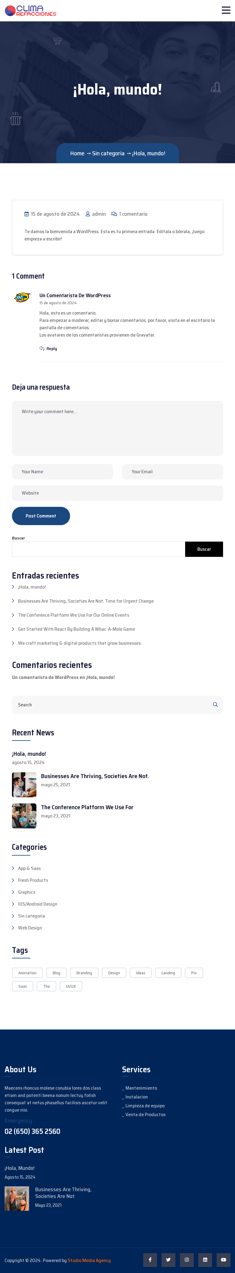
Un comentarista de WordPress (75, 295)
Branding (84, 972)
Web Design (30, 928)
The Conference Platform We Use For (87, 807)
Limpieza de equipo (145, 1105)
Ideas (140, 972)
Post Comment (41, 516)
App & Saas (29, 868)
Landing (168, 972)
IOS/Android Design (37, 904)
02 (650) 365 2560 (32, 1131)
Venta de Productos (145, 1114)
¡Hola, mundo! (32, 587)
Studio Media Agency (89, 1260)
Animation (27, 972)
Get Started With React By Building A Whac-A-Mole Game (76, 629)
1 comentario (132, 214)
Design (114, 972)
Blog (56, 972)
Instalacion (136, 1097)
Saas (22, 986)
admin (98, 214)
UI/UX (71, 986)
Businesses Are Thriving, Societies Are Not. (95, 776)
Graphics (26, 892)
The (46, 986)
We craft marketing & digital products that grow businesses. (80, 643)
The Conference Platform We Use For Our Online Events (73, 615)
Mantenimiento (141, 1088)
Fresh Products (33, 880)
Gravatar (145, 335)
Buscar (18, 538)
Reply (51, 348)
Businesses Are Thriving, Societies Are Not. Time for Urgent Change (86, 601)
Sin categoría (31, 916)
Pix (194, 972)
